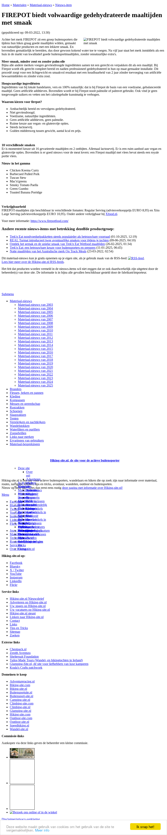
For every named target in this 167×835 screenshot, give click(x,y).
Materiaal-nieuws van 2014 (35, 345)
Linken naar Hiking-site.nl (27, 617)
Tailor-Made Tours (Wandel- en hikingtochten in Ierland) (46, 660)
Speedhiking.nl (19, 725)
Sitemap (23, 534)
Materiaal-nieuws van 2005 (35, 312)
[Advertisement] (25, 455)
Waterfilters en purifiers (25, 429)
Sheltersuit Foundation (24, 656)
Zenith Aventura (20, 653)
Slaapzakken (18, 414)
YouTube (16, 573)
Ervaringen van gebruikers (27, 440)
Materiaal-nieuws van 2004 (35, 308)
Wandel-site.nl (19, 729)
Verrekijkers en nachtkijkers (27, 422)
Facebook (16, 501)
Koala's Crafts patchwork (26, 667)
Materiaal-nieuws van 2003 (35, 304)
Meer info (42, 830)
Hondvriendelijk (36, 505)
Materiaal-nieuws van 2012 (35, 337)
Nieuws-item (63, 5)
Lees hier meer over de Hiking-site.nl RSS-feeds (33, 262)
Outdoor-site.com (21, 718)
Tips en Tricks (19, 628)
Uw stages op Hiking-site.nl (28, 606)
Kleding (15, 396)
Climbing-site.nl (20, 707)
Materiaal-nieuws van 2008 (35, 323)
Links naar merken (22, 436)
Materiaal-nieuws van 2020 (35, 367)
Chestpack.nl (18, 649)
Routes (22, 486)
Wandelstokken (20, 425)
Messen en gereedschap (25, 403)
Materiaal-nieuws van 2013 (35, 341)
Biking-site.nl (18, 688)
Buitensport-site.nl (21, 696)
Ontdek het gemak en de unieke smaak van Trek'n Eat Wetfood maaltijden (57, 244)
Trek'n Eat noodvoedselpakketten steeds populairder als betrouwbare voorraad (60, 236)
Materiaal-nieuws (41, 5)
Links (13, 624)
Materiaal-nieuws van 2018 (35, 359)
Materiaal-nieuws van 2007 (35, 319)
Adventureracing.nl (22, 681)
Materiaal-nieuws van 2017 (35, 356)
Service (14, 545)
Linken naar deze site (30, 514)
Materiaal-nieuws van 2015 (35, 348)
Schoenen (16, 411)
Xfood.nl (111, 214)
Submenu (8, 294)
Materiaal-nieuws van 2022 (35, 374)
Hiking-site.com (20, 714)
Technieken (17, 538)
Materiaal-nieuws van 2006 (35, 315)
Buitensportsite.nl (21, 692)
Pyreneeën (33, 497)
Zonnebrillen (18, 433)
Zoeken (15, 635)
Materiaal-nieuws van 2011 (35, 334)
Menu (5, 494)
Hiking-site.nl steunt (23, 613)
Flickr (13, 523)
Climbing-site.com (21, 703)
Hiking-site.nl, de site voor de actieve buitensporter (85, 460)
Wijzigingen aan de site (34, 526)
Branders (15, 389)
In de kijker (25, 483)
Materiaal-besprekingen (25, 444)
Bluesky (15, 566)
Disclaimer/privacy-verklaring (21, 819)
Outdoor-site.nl (19, 721)
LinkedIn (16, 581)
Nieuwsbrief (26, 538)
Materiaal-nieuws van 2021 (35, 370)
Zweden (31, 519)
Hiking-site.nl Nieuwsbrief (27, 598)
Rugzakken (17, 407)
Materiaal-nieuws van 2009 (35, 326)
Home (6, 5)
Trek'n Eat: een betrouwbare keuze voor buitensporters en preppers (53, 247)
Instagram (16, 516)
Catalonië (32, 516)
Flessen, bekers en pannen (26, 392)
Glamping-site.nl (20, 710)
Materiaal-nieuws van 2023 (35, 378)
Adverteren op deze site (33, 482)
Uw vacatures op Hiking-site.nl (30, 609)
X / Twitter (17, 570)
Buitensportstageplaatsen (34, 530)
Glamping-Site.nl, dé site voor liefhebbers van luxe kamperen (49, 664)
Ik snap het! (145, 826)
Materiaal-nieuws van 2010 (35, 330)
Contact (23, 549)
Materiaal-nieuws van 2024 (35, 381)
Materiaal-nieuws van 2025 (35, 385)
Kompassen (17, 400)
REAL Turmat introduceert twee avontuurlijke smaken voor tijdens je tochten (59, 240)
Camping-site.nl (20, 699)
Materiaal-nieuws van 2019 (35, 363)
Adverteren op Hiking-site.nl (28, 602)
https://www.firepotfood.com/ (49, 221)
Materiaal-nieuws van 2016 (35, 352)
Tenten (14, 418)
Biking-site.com (20, 685)
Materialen (19, 5)
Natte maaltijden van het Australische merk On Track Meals (48, 251)
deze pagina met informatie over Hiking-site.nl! (92, 487)
